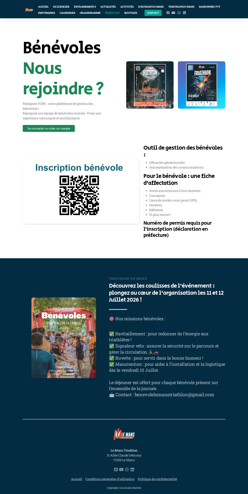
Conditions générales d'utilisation (110, 479)
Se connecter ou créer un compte (48, 128)
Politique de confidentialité (157, 479)
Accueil (76, 479)
